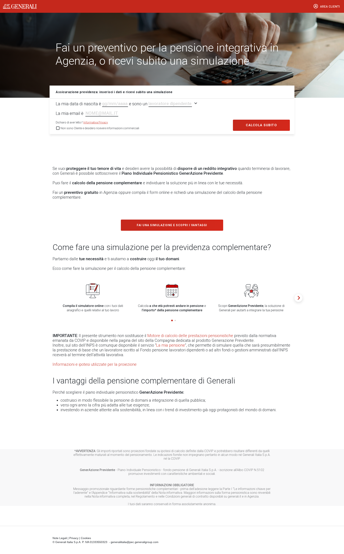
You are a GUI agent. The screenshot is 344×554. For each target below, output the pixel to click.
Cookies (86, 538)
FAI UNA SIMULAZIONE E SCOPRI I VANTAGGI (172, 225)
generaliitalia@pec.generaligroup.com (134, 542)
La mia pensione (170, 345)
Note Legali (60, 538)
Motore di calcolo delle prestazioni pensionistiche (190, 335)
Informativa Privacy (95, 122)
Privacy (73, 538)
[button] (172, 320)
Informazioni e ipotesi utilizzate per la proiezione (95, 364)
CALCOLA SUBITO (261, 125)
